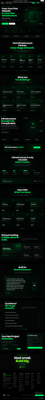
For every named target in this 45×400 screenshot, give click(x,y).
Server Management (27, 382)
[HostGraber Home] (7, 373)
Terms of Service (26, 398)
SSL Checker (38, 378)
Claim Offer (42, 0)
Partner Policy (34, 398)
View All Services (22, 228)
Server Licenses (27, 383)
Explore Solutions (5, 23)
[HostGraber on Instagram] (8, 387)
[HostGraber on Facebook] (3, 387)
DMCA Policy (37, 398)
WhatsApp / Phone (29, 340)
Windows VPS (20, 383)
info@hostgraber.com (5, 386)
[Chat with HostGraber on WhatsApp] (11, 387)
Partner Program (27, 384)
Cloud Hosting (14, 379)
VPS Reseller (14, 382)
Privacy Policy (22, 398)
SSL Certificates (15, 385)
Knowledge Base (39, 383)
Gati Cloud (26, 379)
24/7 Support (32, 385)
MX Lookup (38, 382)
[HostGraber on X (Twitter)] (5, 387)
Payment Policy (33, 380)
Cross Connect (26, 378)
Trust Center (32, 379)
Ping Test (38, 379)
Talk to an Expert (12, 23)
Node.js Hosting (15, 377)
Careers (32, 384)
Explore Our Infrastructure (5, 132)
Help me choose (39, 395)
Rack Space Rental (27, 377)
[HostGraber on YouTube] (9, 387)
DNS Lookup (38, 377)
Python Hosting (15, 378)
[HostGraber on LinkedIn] (6, 387)
